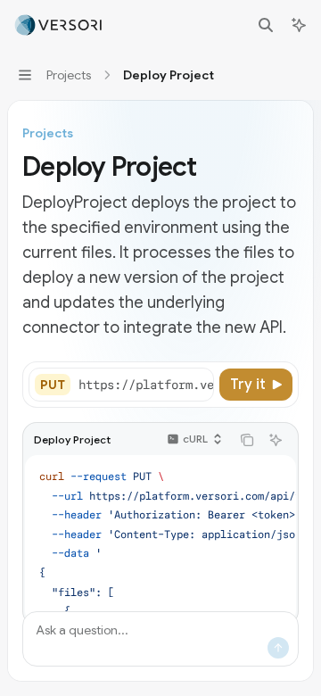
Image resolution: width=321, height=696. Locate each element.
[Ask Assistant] (275, 440)
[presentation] (145, 384)
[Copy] (197, 384)
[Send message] (278, 648)
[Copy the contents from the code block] (247, 440)
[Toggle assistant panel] (299, 25)
